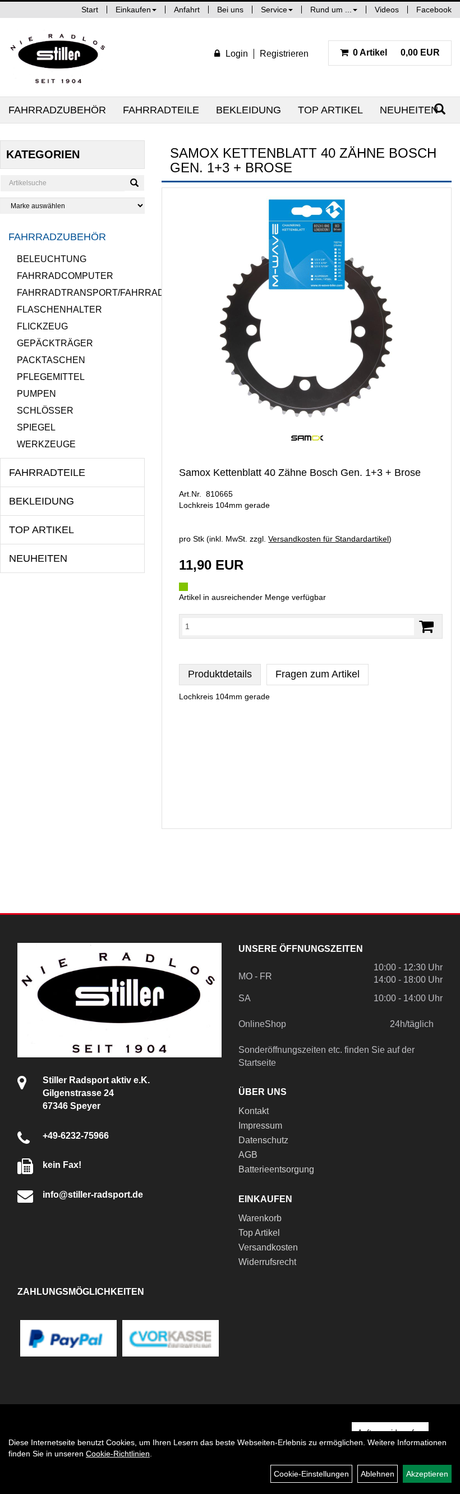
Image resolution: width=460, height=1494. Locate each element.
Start (89, 9)
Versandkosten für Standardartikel (328, 538)
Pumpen (36, 393)
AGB (247, 1155)
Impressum (260, 1125)
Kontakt (253, 1111)
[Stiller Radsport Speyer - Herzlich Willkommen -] (58, 57)
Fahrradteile (161, 110)
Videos (387, 9)
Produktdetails (220, 674)
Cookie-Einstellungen (311, 1473)
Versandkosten (268, 1247)
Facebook (434, 9)
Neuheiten (409, 110)
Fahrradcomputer (65, 276)
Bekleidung (248, 110)
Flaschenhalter (59, 309)
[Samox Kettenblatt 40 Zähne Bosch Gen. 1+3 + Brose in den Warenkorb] (426, 626)
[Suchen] (134, 183)
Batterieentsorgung (276, 1169)
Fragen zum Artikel (317, 674)
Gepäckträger (55, 343)
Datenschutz (263, 1140)
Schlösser (45, 410)
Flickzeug (42, 326)
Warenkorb (260, 1218)
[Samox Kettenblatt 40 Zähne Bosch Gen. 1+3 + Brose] (306, 308)
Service (274, 9)
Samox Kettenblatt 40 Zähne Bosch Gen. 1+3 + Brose (300, 472)
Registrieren (284, 53)
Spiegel (36, 427)
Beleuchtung (51, 259)
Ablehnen (377, 1473)
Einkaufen (133, 9)
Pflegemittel (51, 377)
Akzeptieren (427, 1473)
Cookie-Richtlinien (118, 1453)
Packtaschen (51, 360)
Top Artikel (330, 110)
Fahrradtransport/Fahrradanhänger (81, 292)
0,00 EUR (396, 52)
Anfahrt (187, 9)
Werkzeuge (46, 444)
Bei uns (230, 9)
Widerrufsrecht (267, 1262)
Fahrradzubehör (57, 110)
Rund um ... (331, 9)
